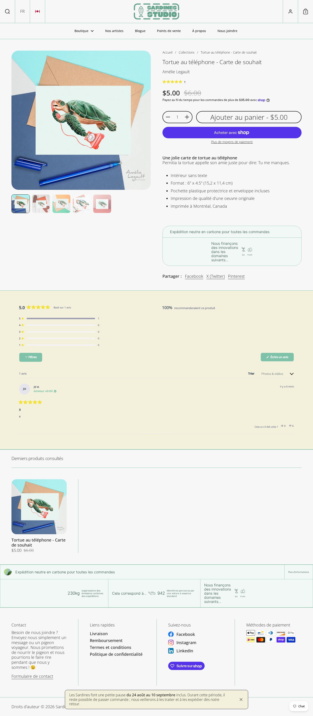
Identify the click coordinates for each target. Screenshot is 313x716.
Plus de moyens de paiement (232, 142)
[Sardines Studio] (156, 11)
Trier (251, 373)
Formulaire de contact (32, 676)
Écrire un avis (282, 358)
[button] (7, 11)
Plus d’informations (298, 572)
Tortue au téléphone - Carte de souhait (39, 516)
